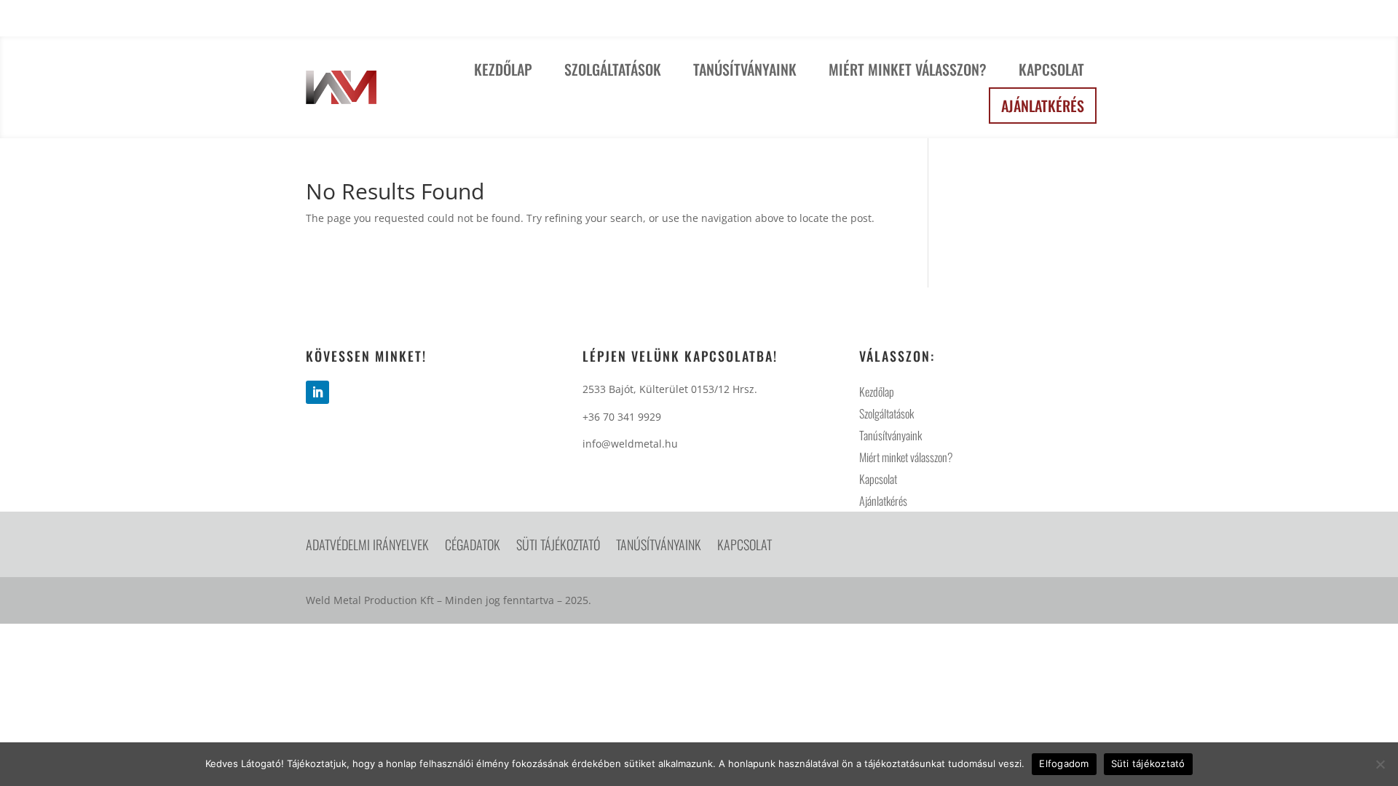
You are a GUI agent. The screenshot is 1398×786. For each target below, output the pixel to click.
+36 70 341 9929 (902, 21)
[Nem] (1380, 764)
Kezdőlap (503, 69)
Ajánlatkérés (1042, 105)
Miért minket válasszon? (908, 69)
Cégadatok (472, 546)
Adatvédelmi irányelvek (367, 546)
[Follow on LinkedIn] (317, 392)
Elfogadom (1064, 763)
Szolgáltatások (612, 69)
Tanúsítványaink (745, 69)
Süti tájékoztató (558, 546)
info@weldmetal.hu (1029, 21)
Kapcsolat (1051, 69)
